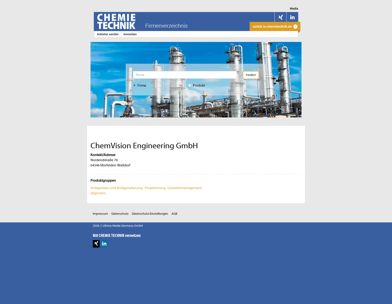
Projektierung (155, 188)
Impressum (100, 214)
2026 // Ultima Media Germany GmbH (118, 226)
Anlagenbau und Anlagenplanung (117, 188)
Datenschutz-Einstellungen (150, 214)
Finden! (251, 75)
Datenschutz (119, 214)
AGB (174, 214)
